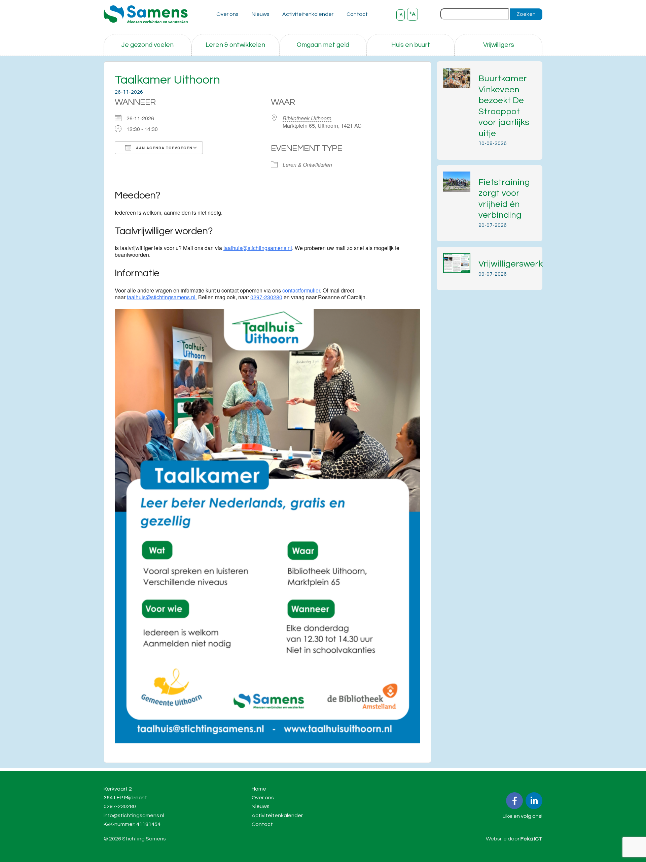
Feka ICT (531, 838)
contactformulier (300, 290)
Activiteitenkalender (307, 14)
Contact (357, 14)
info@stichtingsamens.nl (134, 815)
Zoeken (526, 14)
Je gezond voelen (147, 44)
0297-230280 (266, 297)
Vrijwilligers (498, 44)
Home (259, 789)
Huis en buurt (410, 44)
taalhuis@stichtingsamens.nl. (162, 297)
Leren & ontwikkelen (235, 44)
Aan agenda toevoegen (163, 147)
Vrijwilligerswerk (510, 263)
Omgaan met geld (323, 44)
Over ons (227, 14)
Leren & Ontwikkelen (307, 164)
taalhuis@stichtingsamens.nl (257, 248)
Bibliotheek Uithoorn (307, 118)
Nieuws (261, 14)
